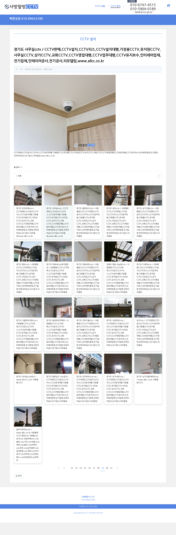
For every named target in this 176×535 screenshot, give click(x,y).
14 (80, 468)
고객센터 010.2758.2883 (88, 506)
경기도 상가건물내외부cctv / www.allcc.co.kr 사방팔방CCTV (148, 380)
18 (98, 468)
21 (111, 468)
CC (21, 69)
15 (85, 468)
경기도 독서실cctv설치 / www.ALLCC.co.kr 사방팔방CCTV (27, 380)
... (67, 468)
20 (107, 468)
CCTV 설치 (88, 39)
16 (89, 468)
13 (76, 468)
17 (94, 468)
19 (102, 468)
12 (72, 468)
